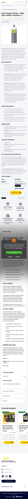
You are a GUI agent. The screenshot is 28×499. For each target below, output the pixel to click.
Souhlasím (15, 252)
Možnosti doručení (19, 188)
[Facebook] (2, 476)
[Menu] (26, 2)
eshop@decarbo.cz (8, 469)
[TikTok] (10, 476)
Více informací (19, 248)
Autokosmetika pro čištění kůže (13, 384)
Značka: (5, 22)
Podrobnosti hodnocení (18, 18)
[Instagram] (6, 476)
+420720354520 (8, 472)
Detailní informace (5, 176)
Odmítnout (17, 256)
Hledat (24, 5)
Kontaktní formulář (8, 481)
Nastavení (10, 256)
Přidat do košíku (14, 192)
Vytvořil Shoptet (8, 496)
